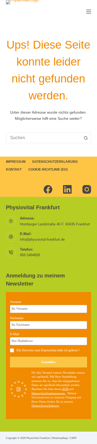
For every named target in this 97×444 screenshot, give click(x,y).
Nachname (16, 318)
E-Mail (14, 334)
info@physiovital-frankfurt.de (42, 239)
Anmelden (48, 362)
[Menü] (88, 11)
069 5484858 (30, 255)
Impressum (16, 162)
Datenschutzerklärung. (46, 405)
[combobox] (43, 137)
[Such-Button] (86, 138)
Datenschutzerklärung (55, 162)
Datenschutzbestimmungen (49, 393)
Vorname (15, 302)
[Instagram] (86, 189)
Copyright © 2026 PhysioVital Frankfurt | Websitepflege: (38, 438)
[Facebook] (48, 189)
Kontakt (14, 169)
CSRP (73, 438)
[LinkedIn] (67, 189)
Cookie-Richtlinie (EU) (48, 169)
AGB (65, 389)
